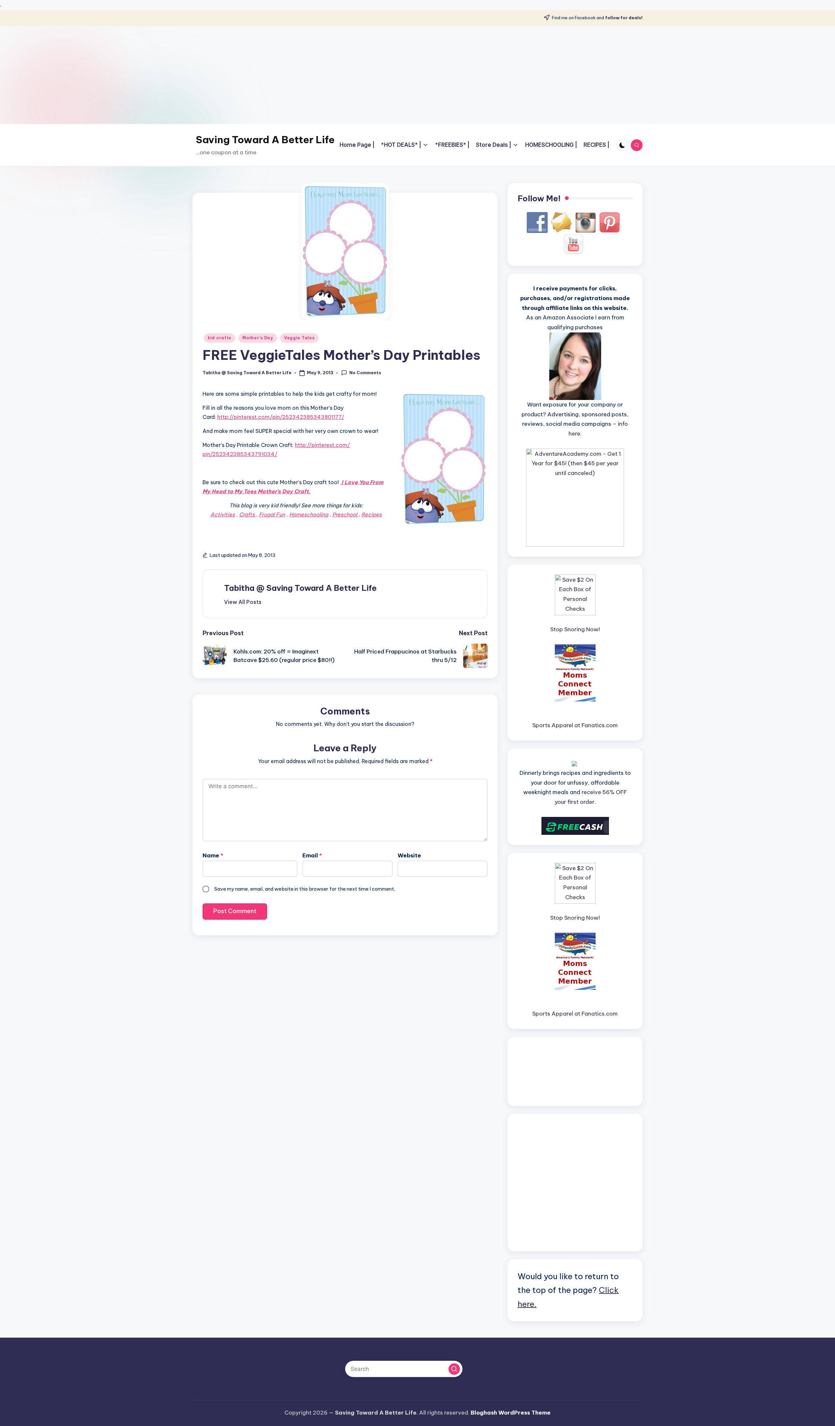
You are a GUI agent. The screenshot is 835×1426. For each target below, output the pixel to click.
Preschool (345, 514)
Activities (222, 514)
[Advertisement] (417, 75)
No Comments (365, 372)
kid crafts (219, 337)
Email (312, 855)
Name (213, 855)
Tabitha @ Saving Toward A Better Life (300, 588)
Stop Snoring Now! (575, 629)
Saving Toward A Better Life (265, 139)
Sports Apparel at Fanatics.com (575, 725)
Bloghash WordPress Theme (511, 1412)
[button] (243, 602)
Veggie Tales (299, 337)
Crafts (247, 514)
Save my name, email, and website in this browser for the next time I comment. (304, 889)
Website (409, 855)
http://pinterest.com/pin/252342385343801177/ (280, 417)
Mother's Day (257, 337)
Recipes (371, 514)
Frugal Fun (272, 514)
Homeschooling (308, 514)
